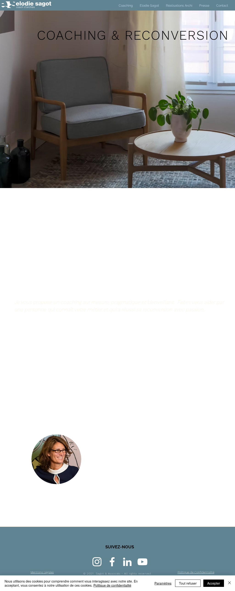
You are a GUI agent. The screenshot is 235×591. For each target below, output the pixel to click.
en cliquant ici (47, 388)
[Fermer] (229, 583)
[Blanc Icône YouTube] (142, 562)
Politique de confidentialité (112, 585)
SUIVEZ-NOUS (119, 546)
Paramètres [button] (162, 583)
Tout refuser (188, 583)
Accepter (213, 583)
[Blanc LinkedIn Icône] (127, 562)
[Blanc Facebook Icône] (112, 562)
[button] (179, 5)
